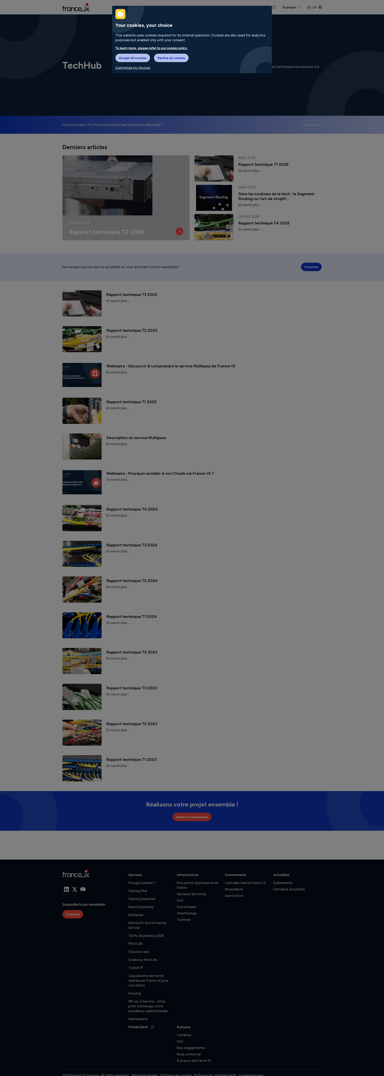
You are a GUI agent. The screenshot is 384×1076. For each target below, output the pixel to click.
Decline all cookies (171, 58)
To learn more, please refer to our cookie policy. (151, 48)
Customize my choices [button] (132, 67)
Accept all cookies (133, 58)
